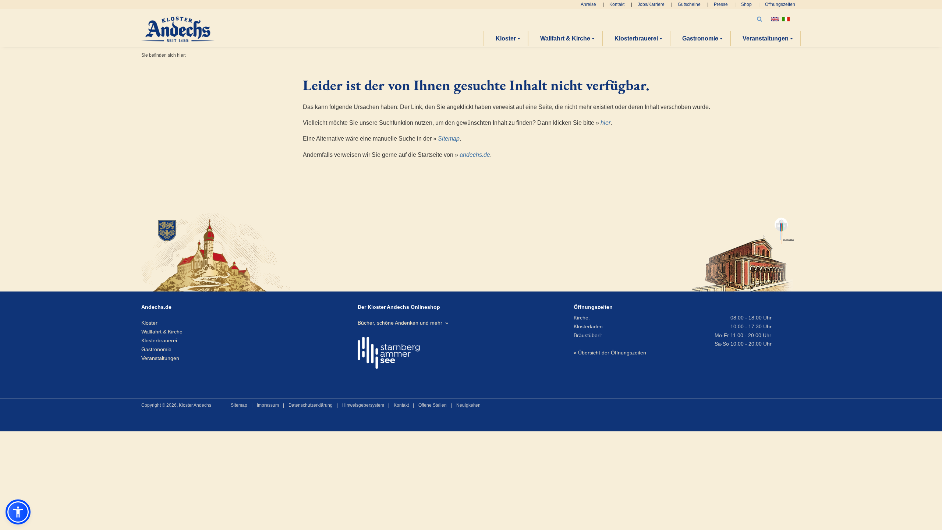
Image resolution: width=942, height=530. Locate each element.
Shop (746, 4)
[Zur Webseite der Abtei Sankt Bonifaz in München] (743, 251)
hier (605, 123)
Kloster (506, 38)
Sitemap (449, 138)
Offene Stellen (432, 405)
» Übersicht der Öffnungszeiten (610, 353)
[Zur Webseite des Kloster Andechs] (246, 251)
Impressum (268, 405)
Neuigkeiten (468, 405)
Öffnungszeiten (780, 4)
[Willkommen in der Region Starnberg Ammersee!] (389, 353)
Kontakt (616, 4)
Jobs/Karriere (651, 4)
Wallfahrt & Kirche (565, 38)
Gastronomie (700, 38)
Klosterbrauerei (636, 38)
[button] (18, 512)
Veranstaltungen (766, 38)
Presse (721, 4)
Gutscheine (689, 4)
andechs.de (475, 155)
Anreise (588, 4)
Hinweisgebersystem (363, 405)
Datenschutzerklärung (310, 405)
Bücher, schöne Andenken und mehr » (403, 323)
